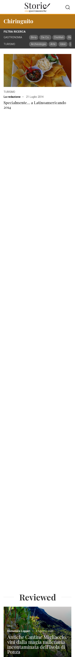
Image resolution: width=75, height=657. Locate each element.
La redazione (12, 96)
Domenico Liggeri (18, 631)
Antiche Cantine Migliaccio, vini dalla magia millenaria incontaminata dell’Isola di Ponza (37, 644)
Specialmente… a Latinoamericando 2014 (35, 104)
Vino (10, 626)
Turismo (9, 92)
